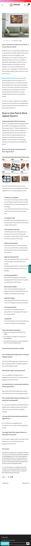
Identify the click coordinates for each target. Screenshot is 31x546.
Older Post (5, 483)
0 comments (15, 40)
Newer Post (25, 483)
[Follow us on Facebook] (8, 477)
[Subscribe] (27, 543)
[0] (28, 5)
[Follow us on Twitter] (10, 477)
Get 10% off (5, 543)
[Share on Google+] (12, 477)
